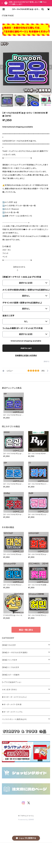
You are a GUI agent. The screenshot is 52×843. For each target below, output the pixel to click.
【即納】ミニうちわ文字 (10, 667)
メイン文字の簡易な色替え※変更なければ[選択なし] (26, 290)
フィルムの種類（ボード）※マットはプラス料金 (22, 328)
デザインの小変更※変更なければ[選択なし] (22, 302)
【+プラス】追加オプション (11, 682)
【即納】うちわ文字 (9, 645)
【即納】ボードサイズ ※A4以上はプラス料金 (21, 277)
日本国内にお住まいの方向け (26, 355)
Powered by (23, 820)
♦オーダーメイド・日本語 (11, 704)
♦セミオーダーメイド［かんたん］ (14, 697)
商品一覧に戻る (26, 630)
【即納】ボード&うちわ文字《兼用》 (15, 652)
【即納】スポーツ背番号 (11, 675)
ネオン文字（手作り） (9, 690)
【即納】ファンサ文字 (9, 660)
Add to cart (26, 348)
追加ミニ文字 (8, 315)
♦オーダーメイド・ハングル (12, 712)
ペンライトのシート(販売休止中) (14, 719)
